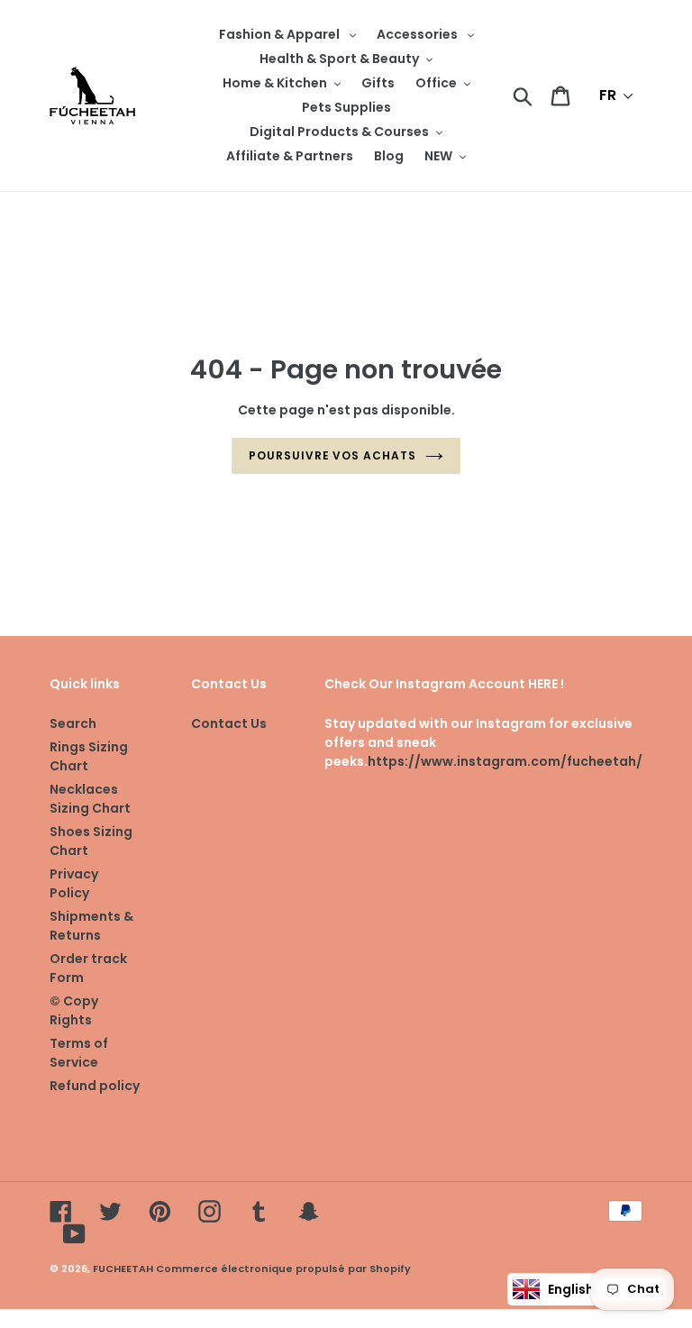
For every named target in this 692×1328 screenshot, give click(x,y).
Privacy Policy (74, 883)
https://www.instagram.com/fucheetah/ (505, 761)
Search (73, 723)
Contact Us (229, 723)
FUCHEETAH (123, 1268)
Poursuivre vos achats (332, 455)
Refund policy (95, 1086)
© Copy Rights (74, 1010)
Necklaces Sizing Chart (90, 798)
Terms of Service (79, 1052)
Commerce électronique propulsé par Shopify (283, 1268)
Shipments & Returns (91, 925)
